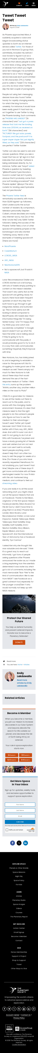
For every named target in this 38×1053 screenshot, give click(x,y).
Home (20, 664)
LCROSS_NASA (10, 255)
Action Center (19, 928)
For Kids (19, 884)
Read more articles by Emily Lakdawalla (24, 683)
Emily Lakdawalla (24, 674)
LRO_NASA (9, 260)
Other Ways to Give (19, 968)
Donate (19, 642)
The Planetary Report (19, 916)
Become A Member (19, 936)
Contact (19, 940)
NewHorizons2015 (12, 265)
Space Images (19, 904)
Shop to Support (19, 960)
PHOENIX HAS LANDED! (15, 118)
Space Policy (19, 880)
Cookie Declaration (19, 1045)
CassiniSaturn (10, 251)
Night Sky (19, 876)
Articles (26, 664)
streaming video (9, 483)
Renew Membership (19, 952)
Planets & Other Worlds (19, 868)
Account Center (12, 1015)
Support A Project (19, 956)
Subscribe (20, 822)
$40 (25, 760)
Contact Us (26, 1015)
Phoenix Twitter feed (15, 195)
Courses (19, 912)
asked (31, 166)
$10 (25, 755)
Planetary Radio (19, 900)
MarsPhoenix (10, 246)
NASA (6, 272)
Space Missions (19, 872)
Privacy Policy (31, 825)
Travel (19, 964)
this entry (6, 384)
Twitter (18, 46)
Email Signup (19, 932)
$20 (11, 760)
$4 (12, 755)
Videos (19, 908)
